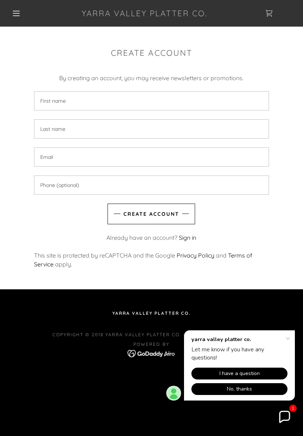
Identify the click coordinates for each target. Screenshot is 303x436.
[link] (144, 14)
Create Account (151, 214)
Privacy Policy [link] (195, 255)
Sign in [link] (187, 237)
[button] (16, 13)
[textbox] (151, 100)
